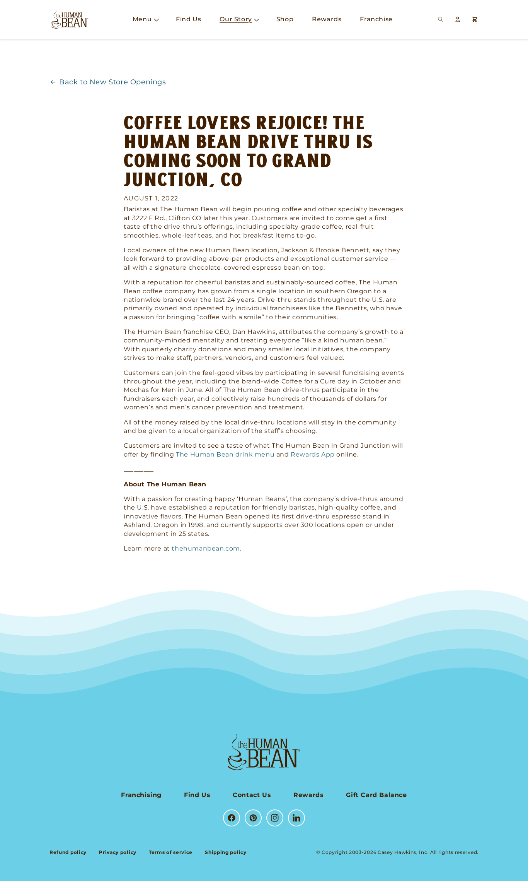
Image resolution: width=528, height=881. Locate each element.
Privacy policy (117, 852)
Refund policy (68, 852)
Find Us (197, 795)
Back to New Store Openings (112, 82)
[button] (145, 19)
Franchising (141, 795)
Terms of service (170, 852)
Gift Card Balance (376, 795)
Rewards (308, 795)
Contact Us (252, 795)
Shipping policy (226, 852)
